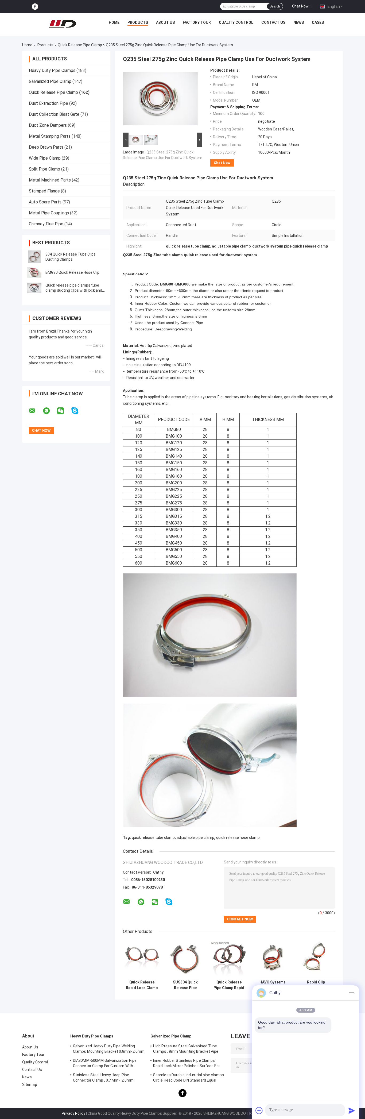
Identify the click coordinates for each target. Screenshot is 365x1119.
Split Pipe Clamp (44, 169)
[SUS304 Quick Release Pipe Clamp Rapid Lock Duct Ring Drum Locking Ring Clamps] (185, 958)
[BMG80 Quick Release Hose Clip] (34, 272)
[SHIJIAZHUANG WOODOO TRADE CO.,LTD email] (35, 411)
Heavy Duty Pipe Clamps (52, 70)
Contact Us (273, 22)
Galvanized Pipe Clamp (50, 81)
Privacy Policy (73, 1113)
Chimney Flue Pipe (46, 223)
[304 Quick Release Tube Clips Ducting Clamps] (34, 256)
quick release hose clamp (238, 837)
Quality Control (236, 22)
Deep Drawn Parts (46, 147)
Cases (318, 22)
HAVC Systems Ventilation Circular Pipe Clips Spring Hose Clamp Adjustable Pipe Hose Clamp (272, 985)
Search (275, 6)
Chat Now (300, 6)
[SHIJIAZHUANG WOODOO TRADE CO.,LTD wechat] (64, 411)
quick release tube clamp (153, 837)
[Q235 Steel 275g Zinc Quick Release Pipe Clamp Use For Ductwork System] (160, 99)
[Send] (351, 1110)
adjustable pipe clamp (195, 837)
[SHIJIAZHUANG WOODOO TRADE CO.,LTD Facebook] (35, 6)
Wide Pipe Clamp (45, 158)
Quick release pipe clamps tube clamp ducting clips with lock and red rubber (73, 290)
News (298, 22)
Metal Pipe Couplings (49, 212)
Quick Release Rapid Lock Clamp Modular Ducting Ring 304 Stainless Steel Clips (142, 985)
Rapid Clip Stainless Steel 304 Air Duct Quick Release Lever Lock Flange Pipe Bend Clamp (316, 985)
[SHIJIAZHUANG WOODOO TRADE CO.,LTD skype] (78, 411)
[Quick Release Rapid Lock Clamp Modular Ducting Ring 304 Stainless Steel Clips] (142, 958)
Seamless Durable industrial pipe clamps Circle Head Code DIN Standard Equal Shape (188, 1078)
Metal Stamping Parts (50, 136)
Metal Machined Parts (50, 180)
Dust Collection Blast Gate (54, 114)
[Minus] (351, 993)
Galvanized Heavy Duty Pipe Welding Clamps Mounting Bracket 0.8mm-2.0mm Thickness (109, 1049)
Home (114, 22)
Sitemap (29, 1084)
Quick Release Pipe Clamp (80, 45)
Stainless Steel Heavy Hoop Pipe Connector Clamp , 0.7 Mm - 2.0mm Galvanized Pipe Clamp (103, 1078)
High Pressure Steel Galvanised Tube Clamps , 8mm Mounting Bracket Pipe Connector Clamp (185, 1049)
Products (137, 22)
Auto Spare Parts (45, 201)
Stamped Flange (44, 191)
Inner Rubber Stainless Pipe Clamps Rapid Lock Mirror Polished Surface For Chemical (186, 1064)
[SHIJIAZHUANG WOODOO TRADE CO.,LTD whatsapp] (49, 411)
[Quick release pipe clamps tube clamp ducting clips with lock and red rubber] (34, 287)
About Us (165, 22)
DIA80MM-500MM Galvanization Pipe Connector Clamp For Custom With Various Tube (105, 1064)
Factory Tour (197, 22)
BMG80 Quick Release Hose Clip (72, 272)
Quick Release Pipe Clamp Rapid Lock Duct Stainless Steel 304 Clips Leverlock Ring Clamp (228, 985)
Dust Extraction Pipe (48, 103)
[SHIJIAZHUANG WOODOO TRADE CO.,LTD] (62, 24)
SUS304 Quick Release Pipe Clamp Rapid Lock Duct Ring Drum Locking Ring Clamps (185, 985)
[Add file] (259, 1110)
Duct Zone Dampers (48, 125)
